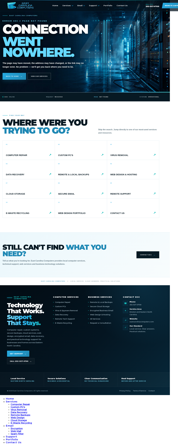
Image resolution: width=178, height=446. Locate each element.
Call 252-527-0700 (19, 361)
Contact (151, 391)
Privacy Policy (125, 391)
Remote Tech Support (65, 319)
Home (55, 5)
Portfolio (108, 5)
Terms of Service (139, 391)
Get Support (16, 354)
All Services (95, 319)
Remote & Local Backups (101, 302)
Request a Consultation (100, 323)
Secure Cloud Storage (99, 306)
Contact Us (122, 5)
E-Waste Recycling (63, 323)
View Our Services (39, 76)
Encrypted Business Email (101, 310)
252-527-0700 (135, 305)
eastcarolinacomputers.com (142, 322)
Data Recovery (61, 315)
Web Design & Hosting (100, 315)
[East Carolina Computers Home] (21, 5)
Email (79, 5)
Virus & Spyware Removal (66, 310)
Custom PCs (60, 306)
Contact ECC (146, 255)
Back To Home (12, 76)
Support (93, 5)
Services (66, 5)
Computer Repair (62, 302)
